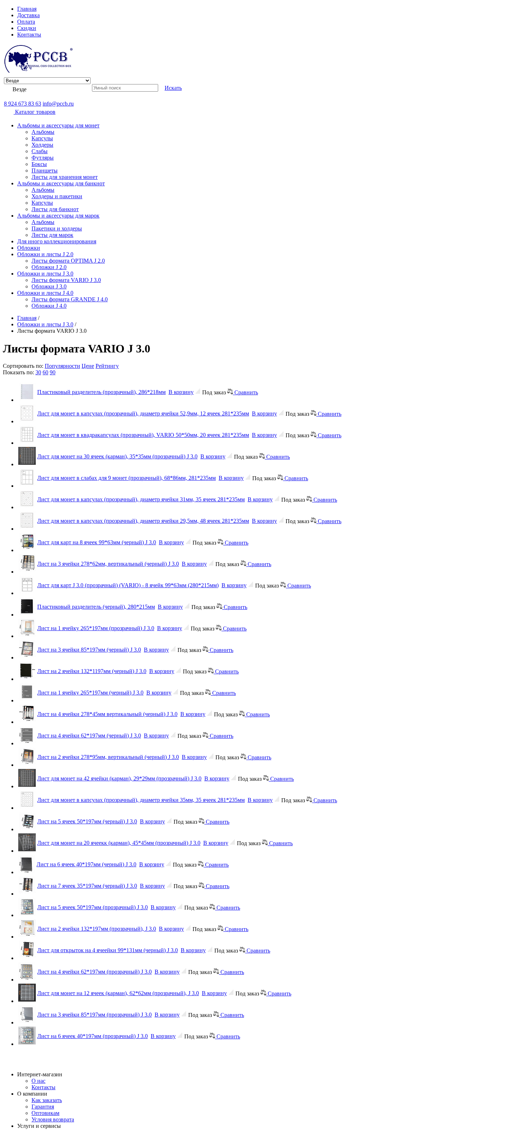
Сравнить (245, 392)
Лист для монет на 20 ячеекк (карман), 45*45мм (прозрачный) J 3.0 (118, 843)
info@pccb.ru (58, 104)
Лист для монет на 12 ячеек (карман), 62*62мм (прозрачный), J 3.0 (118, 993)
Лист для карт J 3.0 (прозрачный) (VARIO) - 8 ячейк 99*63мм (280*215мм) (128, 585)
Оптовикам (45, 1113)
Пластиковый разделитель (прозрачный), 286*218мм (101, 392)
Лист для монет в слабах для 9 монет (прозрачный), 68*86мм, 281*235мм (126, 478)
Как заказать (46, 1100)
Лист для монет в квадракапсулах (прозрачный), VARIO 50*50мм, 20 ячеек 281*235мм (143, 435)
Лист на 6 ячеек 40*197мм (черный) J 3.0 (86, 864)
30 (38, 372)
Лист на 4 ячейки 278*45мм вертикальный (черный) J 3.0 (107, 714)
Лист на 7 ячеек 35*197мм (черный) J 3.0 (87, 886)
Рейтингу (107, 366)
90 (52, 372)
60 (45, 372)
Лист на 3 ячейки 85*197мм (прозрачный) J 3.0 (94, 1015)
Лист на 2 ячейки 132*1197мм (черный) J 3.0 (91, 671)
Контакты (29, 34)
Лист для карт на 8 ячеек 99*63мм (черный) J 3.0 (96, 542)
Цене (88, 366)
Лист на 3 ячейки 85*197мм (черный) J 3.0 (89, 650)
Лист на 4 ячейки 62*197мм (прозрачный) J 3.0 (94, 972)
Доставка (28, 15)
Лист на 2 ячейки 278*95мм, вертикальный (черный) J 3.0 (108, 757)
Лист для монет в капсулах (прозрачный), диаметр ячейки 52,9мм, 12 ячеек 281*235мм (143, 413)
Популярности (62, 366)
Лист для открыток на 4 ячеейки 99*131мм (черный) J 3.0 (107, 950)
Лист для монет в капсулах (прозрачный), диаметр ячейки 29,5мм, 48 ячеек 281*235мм (143, 521)
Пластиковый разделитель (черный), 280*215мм (96, 607)
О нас (38, 1081)
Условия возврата (52, 1119)
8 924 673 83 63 (22, 104)
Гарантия (42, 1107)
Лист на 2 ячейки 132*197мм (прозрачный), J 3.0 (96, 929)
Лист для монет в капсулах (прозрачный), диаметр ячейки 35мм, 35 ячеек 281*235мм (141, 800)
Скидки (26, 28)
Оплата (26, 22)
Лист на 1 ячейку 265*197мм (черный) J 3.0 (90, 693)
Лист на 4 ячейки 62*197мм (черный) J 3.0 (89, 735)
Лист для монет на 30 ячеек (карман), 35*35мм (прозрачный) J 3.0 (117, 456)
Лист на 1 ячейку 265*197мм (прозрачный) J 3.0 (95, 628)
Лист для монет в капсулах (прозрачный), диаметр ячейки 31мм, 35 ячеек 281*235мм (141, 499)
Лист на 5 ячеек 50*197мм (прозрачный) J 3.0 (92, 907)
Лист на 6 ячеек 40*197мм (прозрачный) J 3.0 (92, 1036)
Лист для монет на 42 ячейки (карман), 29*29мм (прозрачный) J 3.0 (119, 778)
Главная (26, 9)
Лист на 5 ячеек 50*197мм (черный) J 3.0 (87, 821)
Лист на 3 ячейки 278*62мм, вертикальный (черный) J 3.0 (108, 564)
